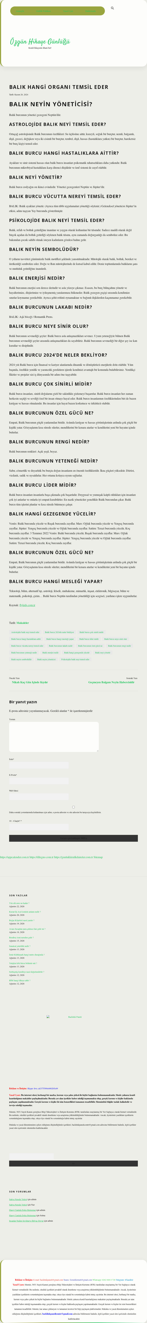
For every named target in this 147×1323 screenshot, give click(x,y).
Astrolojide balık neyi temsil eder (25, 632)
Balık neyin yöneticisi (46, 659)
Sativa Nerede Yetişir (18, 1199)
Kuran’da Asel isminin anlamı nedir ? (25, 911)
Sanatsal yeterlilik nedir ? (19, 946)
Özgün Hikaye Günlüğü (40, 42)
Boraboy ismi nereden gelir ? (21, 937)
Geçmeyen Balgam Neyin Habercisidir (111, 682)
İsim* (11, 759)
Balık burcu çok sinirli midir (91, 632)
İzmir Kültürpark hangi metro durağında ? (26, 954)
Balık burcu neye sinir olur (115, 638)
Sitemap (98, 857)
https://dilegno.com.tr (41, 857)
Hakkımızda (90, 10)
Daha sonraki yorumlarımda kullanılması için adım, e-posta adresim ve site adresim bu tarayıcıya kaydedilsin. (55, 812)
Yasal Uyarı (68, 10)
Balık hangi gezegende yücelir (76, 652)
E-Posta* (13, 774)
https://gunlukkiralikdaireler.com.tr (73, 857)
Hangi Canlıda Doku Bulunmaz (22, 1210)
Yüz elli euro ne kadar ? (19, 903)
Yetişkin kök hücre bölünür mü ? (23, 963)
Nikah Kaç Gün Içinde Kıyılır (30, 682)
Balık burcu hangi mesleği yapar (60, 638)
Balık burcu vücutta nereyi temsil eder (27, 645)
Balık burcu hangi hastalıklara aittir (26, 638)
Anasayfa (20, 10)
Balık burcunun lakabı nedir (60, 645)
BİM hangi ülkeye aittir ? (19, 980)
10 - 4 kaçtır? (15, 820)
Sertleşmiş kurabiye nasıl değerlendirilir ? (26, 971)
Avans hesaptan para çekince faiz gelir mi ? (27, 928)
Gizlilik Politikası (43, 10)
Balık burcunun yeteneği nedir (24, 652)
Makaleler (22, 623)
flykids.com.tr (27, 605)
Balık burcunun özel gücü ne (90, 645)
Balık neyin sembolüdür (21, 659)
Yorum (12, 719)
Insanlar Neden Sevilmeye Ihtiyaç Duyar (26, 1220)
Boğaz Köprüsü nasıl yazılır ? (21, 920)
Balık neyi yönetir (102, 652)
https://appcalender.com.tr (14, 857)
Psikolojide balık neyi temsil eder (75, 659)
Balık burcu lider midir (89, 638)
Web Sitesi (13, 790)
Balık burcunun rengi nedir (119, 645)
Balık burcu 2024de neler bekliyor (59, 632)
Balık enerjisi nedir (50, 652)
